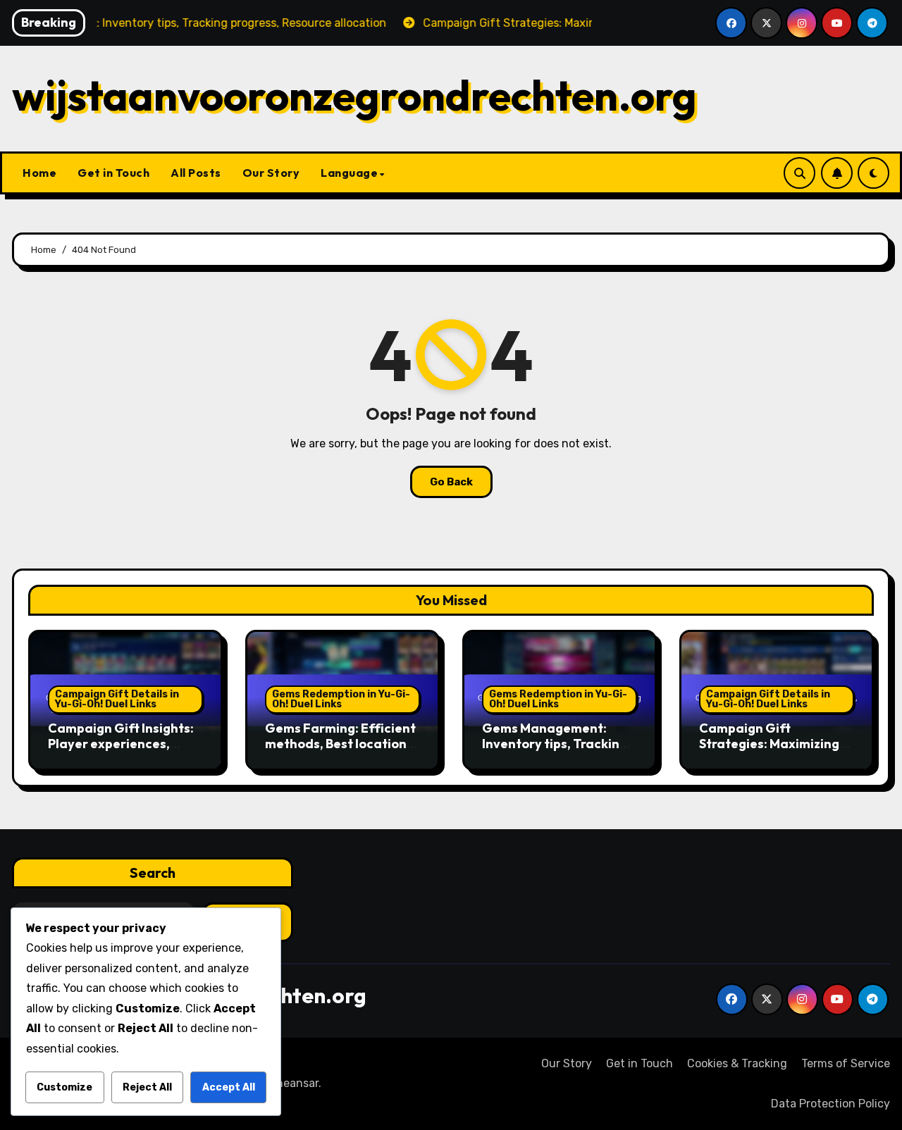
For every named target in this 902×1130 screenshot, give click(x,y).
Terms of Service (845, 1063)
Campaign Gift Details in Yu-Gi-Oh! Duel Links (117, 699)
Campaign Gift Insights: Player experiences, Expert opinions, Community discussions (121, 751)
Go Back (451, 482)
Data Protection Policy (830, 1103)
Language (349, 173)
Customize (64, 1087)
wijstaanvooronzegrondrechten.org (354, 95)
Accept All (228, 1087)
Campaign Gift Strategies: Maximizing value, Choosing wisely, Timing (769, 751)
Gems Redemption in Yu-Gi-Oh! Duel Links (341, 699)
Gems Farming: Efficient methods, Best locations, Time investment (340, 743)
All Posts (196, 173)
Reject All (147, 1087)
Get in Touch (113, 173)
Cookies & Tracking (737, 1063)
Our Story (271, 173)
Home (39, 173)
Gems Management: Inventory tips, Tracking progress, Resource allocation (554, 751)
